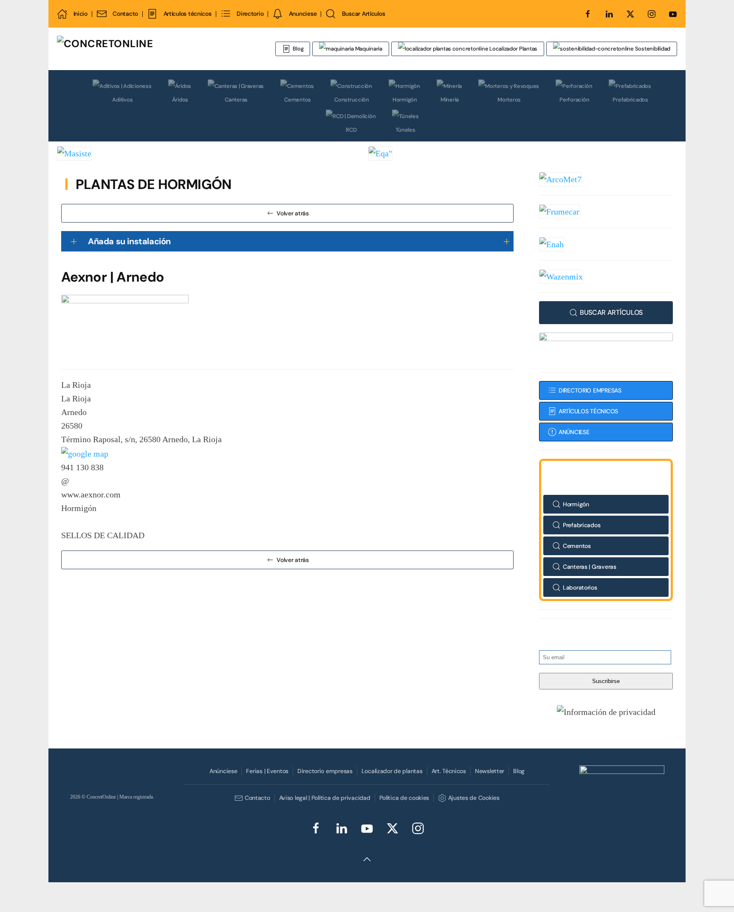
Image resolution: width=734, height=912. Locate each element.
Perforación (574, 99)
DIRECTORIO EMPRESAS (590, 390)
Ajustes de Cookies (473, 798)
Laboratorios (580, 587)
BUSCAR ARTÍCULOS (611, 312)
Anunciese (302, 13)
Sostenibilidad (652, 48)
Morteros (509, 99)
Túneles (405, 129)
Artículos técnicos (187, 13)
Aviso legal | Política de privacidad (324, 798)
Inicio (80, 13)
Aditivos (122, 99)
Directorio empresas (325, 771)
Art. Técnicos (449, 771)
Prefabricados (630, 99)
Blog (298, 48)
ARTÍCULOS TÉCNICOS (588, 411)
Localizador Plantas (512, 48)
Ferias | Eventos (267, 771)
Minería (449, 99)
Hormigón (404, 99)
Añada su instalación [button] (129, 241)
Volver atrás (293, 213)
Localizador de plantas (392, 771)
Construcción (351, 99)
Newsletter (489, 771)
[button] (606, 711)
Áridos (180, 99)
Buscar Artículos (363, 13)
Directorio (250, 13)
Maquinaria (368, 48)
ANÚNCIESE (574, 432)
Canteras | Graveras (589, 566)
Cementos (297, 99)
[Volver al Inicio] (157, 49)
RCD (351, 129)
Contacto (125, 13)
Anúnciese (223, 771)
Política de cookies (404, 798)
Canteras (236, 99)
